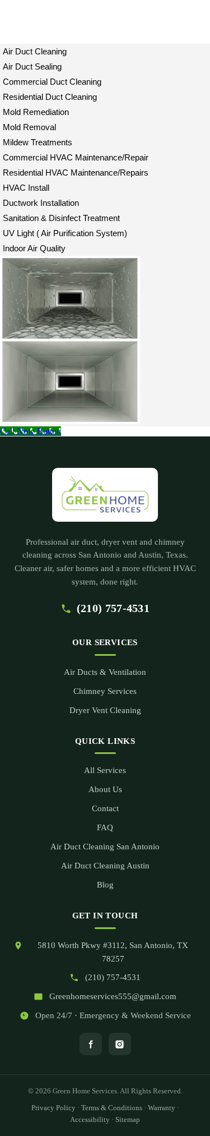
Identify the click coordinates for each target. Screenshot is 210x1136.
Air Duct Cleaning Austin (105, 865)
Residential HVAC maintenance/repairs (75, 172)
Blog (105, 884)
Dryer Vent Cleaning (105, 710)
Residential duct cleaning (50, 97)
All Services (105, 770)
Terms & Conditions (111, 1107)
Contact (105, 808)
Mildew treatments (37, 142)
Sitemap (127, 1119)
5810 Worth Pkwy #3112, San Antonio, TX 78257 (113, 952)
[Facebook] (91, 1044)
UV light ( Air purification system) (65, 233)
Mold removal (29, 127)
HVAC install (26, 187)
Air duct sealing (32, 66)
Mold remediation (36, 112)
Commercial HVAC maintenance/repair (75, 157)
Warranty (161, 1107)
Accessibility (90, 1119)
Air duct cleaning (35, 51)
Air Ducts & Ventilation (105, 672)
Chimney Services (105, 691)
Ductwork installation (41, 203)
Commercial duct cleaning (52, 81)
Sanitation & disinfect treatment (61, 218)
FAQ (105, 827)
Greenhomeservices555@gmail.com (112, 996)
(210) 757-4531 (113, 608)
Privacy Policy (53, 1107)
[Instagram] (120, 1044)
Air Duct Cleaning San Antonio (105, 846)
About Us (105, 789)
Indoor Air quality (34, 248)
